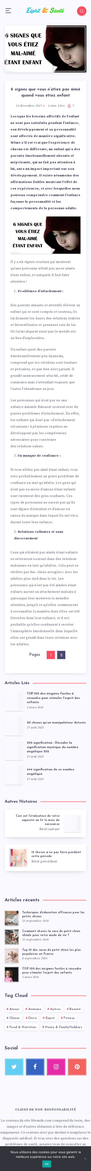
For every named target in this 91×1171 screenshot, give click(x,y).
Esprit (50, 1018)
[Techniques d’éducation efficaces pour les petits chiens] (12, 918)
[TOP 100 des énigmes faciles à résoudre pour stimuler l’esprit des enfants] (12, 974)
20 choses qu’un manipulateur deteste (56, 722)
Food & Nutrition (22, 1027)
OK (47, 1164)
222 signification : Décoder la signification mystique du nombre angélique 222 (52, 747)
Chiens (14, 1018)
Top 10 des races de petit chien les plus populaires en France (51, 952)
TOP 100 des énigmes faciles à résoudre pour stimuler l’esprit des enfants (53, 698)
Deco (32, 1018)
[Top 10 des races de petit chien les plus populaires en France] (12, 955)
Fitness (69, 1018)
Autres (55, 1009)
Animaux (35, 1009)
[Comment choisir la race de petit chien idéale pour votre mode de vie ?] (12, 936)
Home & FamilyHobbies (63, 1027)
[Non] (85, 1158)
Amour (14, 1009)
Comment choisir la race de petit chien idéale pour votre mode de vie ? (51, 933)
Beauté (75, 1009)
